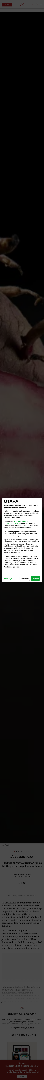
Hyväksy (35, 578)
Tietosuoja (8, 578)
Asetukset (25, 578)
